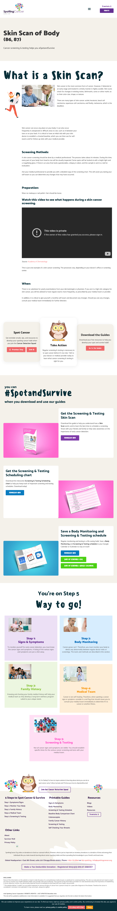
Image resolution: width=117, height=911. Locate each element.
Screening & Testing (56, 824)
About (6, 835)
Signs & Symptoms (56, 803)
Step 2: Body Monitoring (86, 640)
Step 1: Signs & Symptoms (31, 640)
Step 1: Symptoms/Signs (14, 802)
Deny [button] (90, 907)
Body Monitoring (55, 806)
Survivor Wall (9, 838)
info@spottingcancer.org (102, 860)
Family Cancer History (57, 820)
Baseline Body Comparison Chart (62, 813)
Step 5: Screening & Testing (59, 741)
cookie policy (62, 907)
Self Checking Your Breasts (59, 827)
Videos (89, 806)
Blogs (89, 803)
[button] (89, 9)
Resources (91, 810)
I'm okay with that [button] (76, 907)
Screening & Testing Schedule (60, 810)
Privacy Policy (9, 842)
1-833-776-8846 (73, 860)
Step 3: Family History (31, 687)
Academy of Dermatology (37, 261)
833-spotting (86, 860)
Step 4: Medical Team (12, 812)
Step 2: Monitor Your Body (14, 805)
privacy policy (50, 907)
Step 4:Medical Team (86, 690)
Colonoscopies (54, 817)
